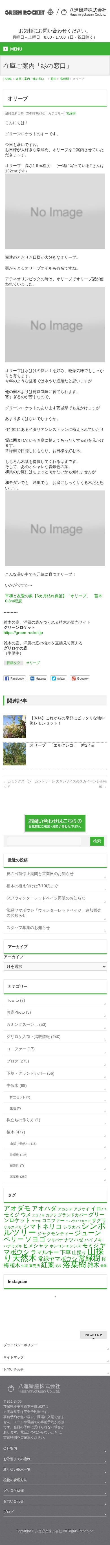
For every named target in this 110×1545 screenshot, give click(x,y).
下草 (65, 1252)
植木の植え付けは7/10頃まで (32, 886)
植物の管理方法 (15, 1480)
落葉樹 (74, 1264)
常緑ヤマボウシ (57, 1259)
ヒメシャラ (36, 1245)
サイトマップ (13, 1357)
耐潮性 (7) (17, 1165)
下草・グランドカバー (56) (30, 1073)
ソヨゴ (35, 1239)
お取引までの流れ (16, 1459)
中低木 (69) (16, 1085)
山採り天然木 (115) (23, 1143)
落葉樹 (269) (18, 1176)
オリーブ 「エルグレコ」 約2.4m (62, 745)
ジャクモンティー (55, 1233)
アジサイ (81, 1209)
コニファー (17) (20, 1049)
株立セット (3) (20, 1097)
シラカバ (71, 1227)
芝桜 (58, 1266)
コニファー (53, 1220)
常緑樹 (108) (18, 1154)
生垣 (24, 1266)
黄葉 (103, 1266)
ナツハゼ (73, 1240)
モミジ (90, 1245)
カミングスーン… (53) (26, 1024)
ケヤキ (36, 1221)
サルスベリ (13, 1227)
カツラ (51, 1215)
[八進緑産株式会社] (55, 12)
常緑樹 (71, 113)
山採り (79, 1252)
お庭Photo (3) (18, 1012)
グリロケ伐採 (13, 1490)
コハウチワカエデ (78, 1221)
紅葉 (47, 1264)
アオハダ (44, 1208)
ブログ (8, 1512)
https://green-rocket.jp (23, 632)
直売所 (34, 1266)
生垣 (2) (15, 1108)
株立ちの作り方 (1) (23, 1120)
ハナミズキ (13, 1246)
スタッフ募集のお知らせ (28, 927)
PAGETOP (93, 1335)
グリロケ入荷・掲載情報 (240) (33, 1036)
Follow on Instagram (58, 1307)
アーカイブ (13, 957)
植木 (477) (15, 1132)
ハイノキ (93, 1239)
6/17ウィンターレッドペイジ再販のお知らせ (45, 898)
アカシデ (65, 1209)
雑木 (93, 1265)
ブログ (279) (17, 1061)
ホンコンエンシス (65, 1246)
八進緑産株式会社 (48, 1531)
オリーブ (33, 663)
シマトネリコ (42, 1226)
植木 (15, 1265)
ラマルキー (45, 1252)
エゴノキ (38, 1215)
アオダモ (17, 1208)
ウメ (26, 1215)
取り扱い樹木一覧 (16, 1469)
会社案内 (10, 1448)
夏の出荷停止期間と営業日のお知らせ (40, 873)
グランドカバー (72, 1215)
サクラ (99, 1220)
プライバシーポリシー (20, 1345)
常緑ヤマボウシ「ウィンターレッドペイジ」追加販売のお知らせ (53, 913)
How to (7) (15, 1000)
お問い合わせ (13, 1369)
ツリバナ (55, 1240)
